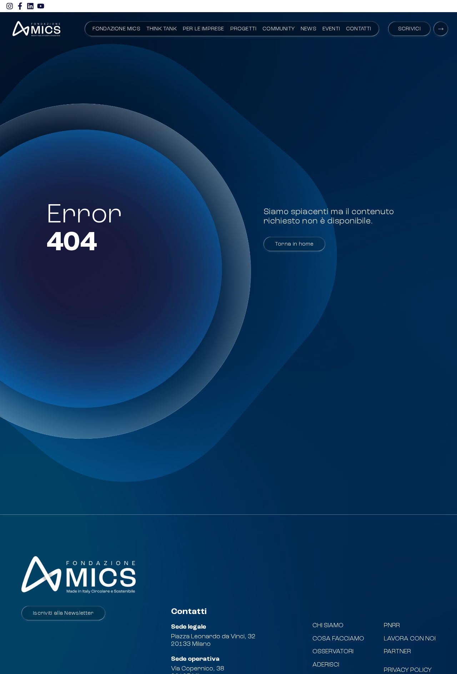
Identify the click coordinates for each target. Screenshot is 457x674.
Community (278, 29)
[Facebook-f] (20, 6)
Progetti (243, 29)
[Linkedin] (30, 6)
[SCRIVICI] (440, 28)
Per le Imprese (203, 29)
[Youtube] (40, 6)
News (308, 29)
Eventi (331, 29)
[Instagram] (9, 6)
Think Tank (161, 29)
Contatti (358, 29)
